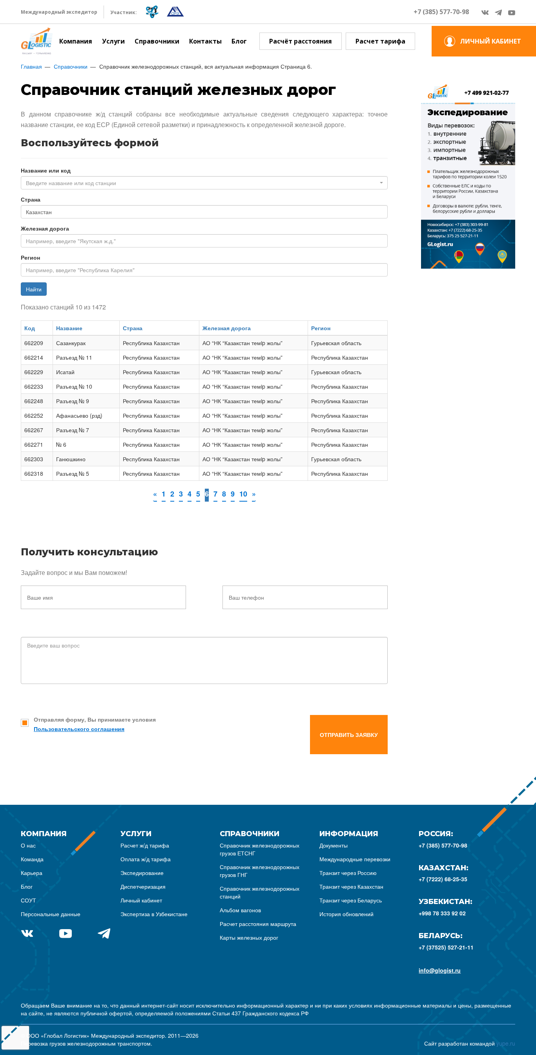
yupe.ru (505, 1043)
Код (29, 328)
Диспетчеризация (143, 886)
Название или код (46, 170)
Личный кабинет (141, 900)
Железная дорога (45, 228)
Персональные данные (50, 914)
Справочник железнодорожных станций (259, 892)
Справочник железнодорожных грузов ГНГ (259, 871)
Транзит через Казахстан (351, 886)
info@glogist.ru (440, 970)
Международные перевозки (354, 859)
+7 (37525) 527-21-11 (446, 947)
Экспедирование (142, 873)
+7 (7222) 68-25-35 (443, 879)
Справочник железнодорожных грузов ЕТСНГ (259, 849)
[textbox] (202, 183)
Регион (30, 257)
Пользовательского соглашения (79, 729)
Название (69, 328)
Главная (31, 66)
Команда (32, 859)
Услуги (113, 41)
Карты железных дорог (249, 937)
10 (243, 494)
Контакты (205, 41)
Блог (239, 41)
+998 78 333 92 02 (442, 913)
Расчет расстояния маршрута (258, 924)
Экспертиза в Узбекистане (154, 914)
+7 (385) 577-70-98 (441, 11)
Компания (75, 41)
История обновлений (346, 914)
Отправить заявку (349, 734)
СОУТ (28, 900)
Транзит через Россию (348, 873)
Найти (34, 289)
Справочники (157, 41)
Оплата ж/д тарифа (145, 859)
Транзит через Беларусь (350, 900)
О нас (28, 845)
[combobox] (204, 182)
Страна (30, 199)
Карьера (31, 873)
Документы (333, 845)
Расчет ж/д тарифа (144, 845)
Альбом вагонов (240, 910)
